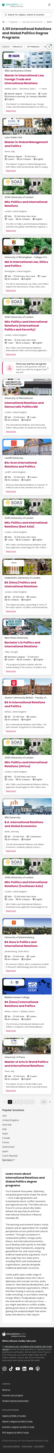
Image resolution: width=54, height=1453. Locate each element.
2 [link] (15, 1102)
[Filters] (49, 46)
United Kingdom (10, 1120)
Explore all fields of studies (14, 1416)
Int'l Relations (33, 46)
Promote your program (12, 1395)
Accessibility (39, 1446)
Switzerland (8, 1146)
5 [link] (32, 1102)
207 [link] (44, 1102)
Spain (5, 1133)
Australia (6, 1124)
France (5, 1142)
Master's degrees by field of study (17, 1421)
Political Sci (17, 46)
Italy (4, 1129)
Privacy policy (27, 1446)
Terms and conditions (11, 1446)
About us (6, 1389)
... (37, 1101)
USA (4, 1115)
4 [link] (26, 1102)
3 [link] (21, 1102)
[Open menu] (49, 4)
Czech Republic (10, 1155)
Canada (6, 1137)
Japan (5, 1151)
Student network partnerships (15, 1401)
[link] (50, 1101)
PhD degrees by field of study (15, 1432)
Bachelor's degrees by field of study (18, 1427)
